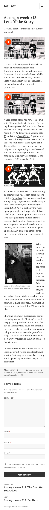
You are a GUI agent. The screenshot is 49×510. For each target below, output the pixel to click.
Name (7, 432)
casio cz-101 (8, 372)
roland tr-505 (32, 372)
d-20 (15, 372)
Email (7, 442)
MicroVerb (21, 80)
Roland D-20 (10, 207)
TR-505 (28, 77)
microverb (22, 372)
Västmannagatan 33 (22, 67)
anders (21, 370)
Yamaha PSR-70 (17, 375)
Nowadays (17, 198)
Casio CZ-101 (23, 136)
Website (7, 453)
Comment (9, 398)
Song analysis (33, 370)
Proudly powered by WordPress (16, 507)
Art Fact (10, 6)
